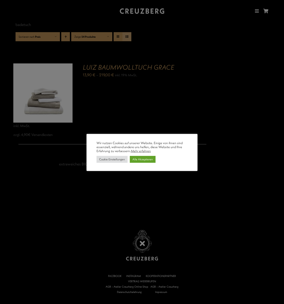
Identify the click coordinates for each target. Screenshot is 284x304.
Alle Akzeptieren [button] (142, 159)
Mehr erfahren (141, 151)
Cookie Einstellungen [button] (112, 159)
